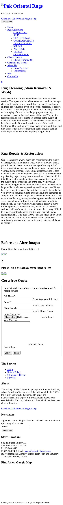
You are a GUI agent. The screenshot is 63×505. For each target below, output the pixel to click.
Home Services (20, 68)
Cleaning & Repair (16, 375)
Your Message (10, 320)
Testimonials (19, 71)
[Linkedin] (11, 406)
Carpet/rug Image (12, 314)
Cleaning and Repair (17, 62)
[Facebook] (1, 406)
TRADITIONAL (21, 38)
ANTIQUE (19, 49)
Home (10, 27)
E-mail (7, 302)
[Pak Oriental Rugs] (22, 6)
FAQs (10, 369)
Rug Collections (15, 29)
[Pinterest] (7, 406)
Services (11, 377)
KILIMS (17, 46)
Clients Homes (14, 57)
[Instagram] (9, 406)
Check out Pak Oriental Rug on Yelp (19, 18)
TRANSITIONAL (22, 43)
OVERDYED (20, 32)
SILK (16, 35)
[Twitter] (3, 406)
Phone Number (11, 308)
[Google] (5, 406)
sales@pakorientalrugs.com (38, 451)
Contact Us (12, 76)
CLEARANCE (21, 54)
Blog (9, 73)
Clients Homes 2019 (23, 60)
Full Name (9, 296)
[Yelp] (12, 406)
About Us (12, 65)
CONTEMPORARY (23, 40)
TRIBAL (17, 51)
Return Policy (14, 372)
